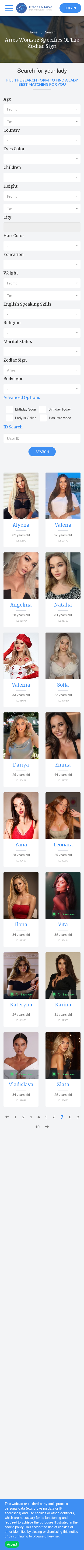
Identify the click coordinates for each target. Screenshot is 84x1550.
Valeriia (21, 685)
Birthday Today (60, 409)
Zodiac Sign (15, 360)
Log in (70, 8)
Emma (63, 765)
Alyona (21, 525)
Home (33, 32)
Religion (12, 322)
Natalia (63, 605)
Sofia (63, 685)
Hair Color (14, 235)
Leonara (63, 845)
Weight (11, 273)
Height (11, 186)
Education (14, 254)
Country (12, 130)
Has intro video (60, 417)
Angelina (21, 605)
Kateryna (21, 1005)
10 (37, 1126)
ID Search (13, 427)
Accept (12, 1544)
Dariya (21, 765)
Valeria (63, 525)
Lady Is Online (25, 417)
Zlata (63, 1084)
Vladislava (21, 1084)
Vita (63, 924)
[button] (42, 109)
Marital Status (18, 341)
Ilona (21, 924)
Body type (13, 378)
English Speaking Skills (27, 304)
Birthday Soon (25, 409)
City (7, 217)
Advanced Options (22, 397)
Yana (21, 845)
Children (12, 167)
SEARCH (42, 451)
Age (7, 99)
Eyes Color (14, 148)
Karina (63, 1005)
